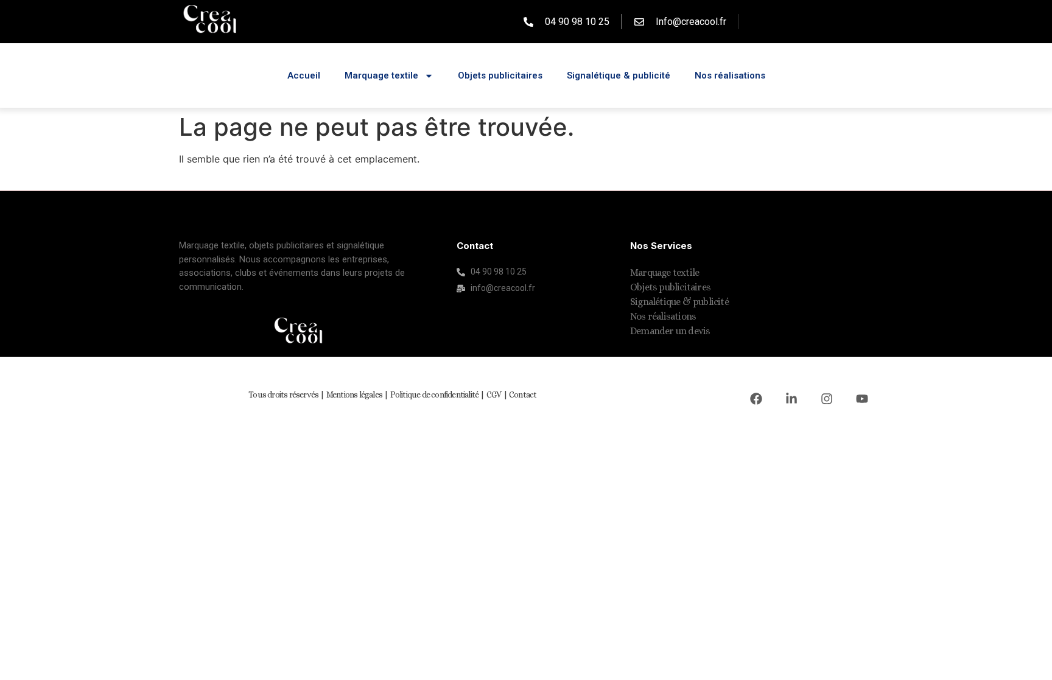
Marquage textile (381, 75)
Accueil (303, 75)
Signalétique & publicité (618, 75)
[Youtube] (862, 399)
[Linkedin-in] (791, 399)
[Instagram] (827, 399)
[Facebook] (756, 399)
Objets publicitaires (500, 75)
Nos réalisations (730, 75)
